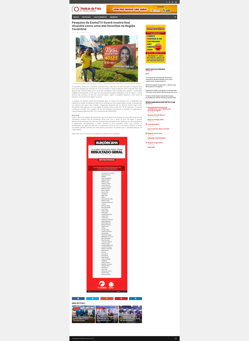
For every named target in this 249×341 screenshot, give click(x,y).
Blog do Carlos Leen (155, 133)
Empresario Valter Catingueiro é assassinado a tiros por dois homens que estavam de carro (161, 91)
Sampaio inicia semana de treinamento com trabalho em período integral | (159, 108)
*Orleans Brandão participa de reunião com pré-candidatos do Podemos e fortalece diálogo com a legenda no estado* (107, 317)
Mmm (147, 74)
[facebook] (167, 2)
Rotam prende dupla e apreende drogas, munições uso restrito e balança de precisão (161, 97)
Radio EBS (151, 147)
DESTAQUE (76, 308)
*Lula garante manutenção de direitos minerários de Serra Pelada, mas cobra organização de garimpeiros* (159, 79)
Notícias (86, 17)
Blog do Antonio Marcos (156, 115)
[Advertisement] (162, 164)
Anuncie (114, 17)
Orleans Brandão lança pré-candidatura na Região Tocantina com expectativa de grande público (130, 318)
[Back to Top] (175, 338)
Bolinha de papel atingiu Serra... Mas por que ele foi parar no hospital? (161, 86)
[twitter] (169, 2)
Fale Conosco (100, 17)
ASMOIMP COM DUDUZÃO (157, 138)
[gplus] (172, 2)
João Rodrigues (153, 124)
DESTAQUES (82, 32)
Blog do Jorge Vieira (155, 143)
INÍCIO (76, 17)
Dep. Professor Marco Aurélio (158, 129)
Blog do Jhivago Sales (156, 120)
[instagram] (176, 2)
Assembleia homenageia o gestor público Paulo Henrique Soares (82, 319)
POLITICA (88, 32)
